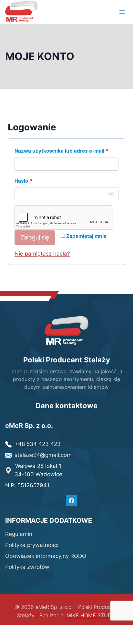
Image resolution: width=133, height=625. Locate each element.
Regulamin (18, 534)
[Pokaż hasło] (111, 193)
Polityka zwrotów (27, 567)
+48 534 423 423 (38, 444)
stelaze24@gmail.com (43, 455)
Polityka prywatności (31, 545)
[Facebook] (71, 500)
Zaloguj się (34, 237)
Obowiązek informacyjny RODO (45, 556)
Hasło (37, 180)
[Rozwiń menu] (122, 12)
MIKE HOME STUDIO (91, 615)
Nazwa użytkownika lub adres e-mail (66, 150)
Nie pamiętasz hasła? (42, 253)
